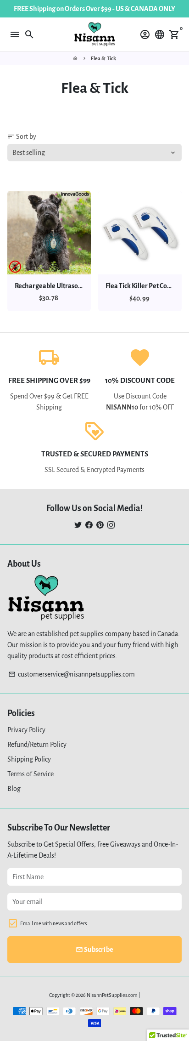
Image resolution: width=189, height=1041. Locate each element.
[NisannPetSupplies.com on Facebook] (89, 525)
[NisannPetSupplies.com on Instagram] (111, 525)
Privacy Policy (26, 730)
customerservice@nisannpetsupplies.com (71, 674)
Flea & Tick (103, 58)
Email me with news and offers (53, 923)
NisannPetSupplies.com (112, 995)
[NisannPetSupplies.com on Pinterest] (100, 525)
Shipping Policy (29, 759)
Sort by (21, 136)
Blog (14, 788)
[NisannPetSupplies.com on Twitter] (78, 525)
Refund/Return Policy (37, 744)
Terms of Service (30, 774)
